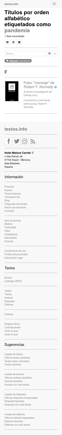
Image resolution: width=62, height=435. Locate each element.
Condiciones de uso (15, 250)
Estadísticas (11, 234)
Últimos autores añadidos (18, 377)
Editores (9, 304)
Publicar (9, 314)
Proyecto (9, 186)
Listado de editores (15, 414)
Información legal (14, 257)
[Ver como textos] (19, 42)
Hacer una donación (15, 207)
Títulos (8, 294)
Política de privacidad (16, 254)
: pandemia (19, 61)
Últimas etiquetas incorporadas (21, 397)
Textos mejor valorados (17, 361)
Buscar (8, 277)
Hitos (7, 230)
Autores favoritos (13, 381)
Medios (8, 224)
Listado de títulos (14, 354)
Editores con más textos (17, 424)
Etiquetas (10, 301)
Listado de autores (14, 374)
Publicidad (10, 227)
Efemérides (11, 237)
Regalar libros (12, 324)
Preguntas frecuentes (16, 204)
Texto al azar (11, 331)
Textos (8, 290)
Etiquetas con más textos (18, 404)
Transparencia (12, 197)
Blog (7, 200)
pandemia (17, 30)
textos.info (16, 128)
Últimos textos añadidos (17, 357)
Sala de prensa (13, 220)
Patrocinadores (13, 193)
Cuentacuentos (13, 327)
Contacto (9, 211)
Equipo (8, 190)
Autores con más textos (17, 384)
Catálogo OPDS (13, 281)
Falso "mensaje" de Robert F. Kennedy (39, 84)
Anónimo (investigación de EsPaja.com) (38, 93)
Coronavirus (30, 100)
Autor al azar (11, 334)
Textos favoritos (13, 364)
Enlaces (9, 241)
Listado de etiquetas (15, 394)
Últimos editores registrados (19, 417)
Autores (9, 297)
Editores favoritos (14, 421)
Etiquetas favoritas (14, 401)
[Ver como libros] (8, 42)
